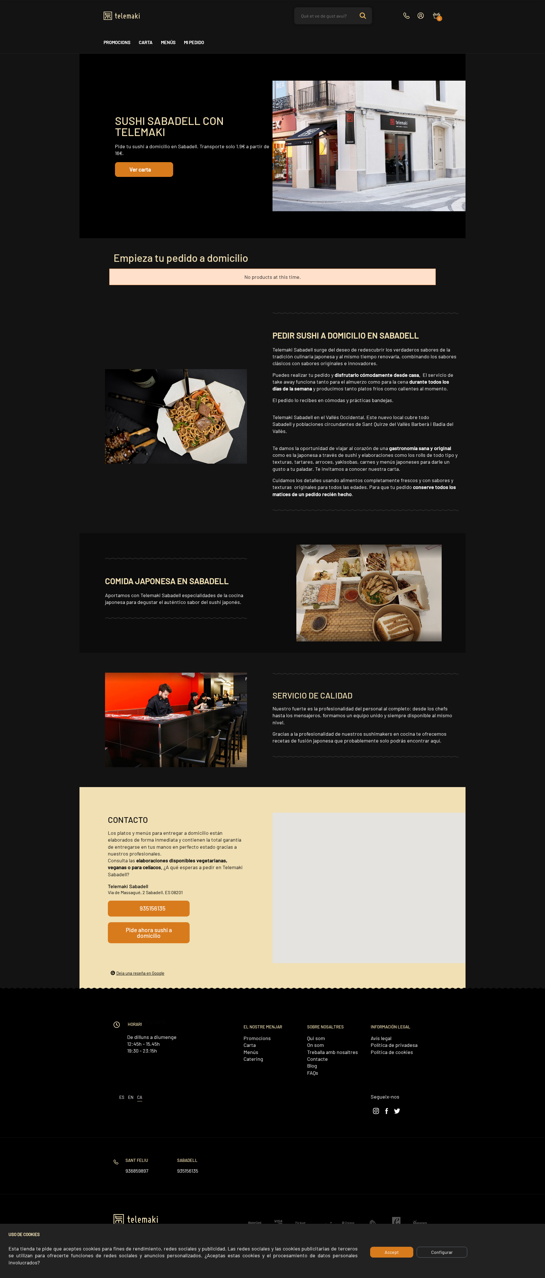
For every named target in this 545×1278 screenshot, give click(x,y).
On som (315, 1045)
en (130, 1097)
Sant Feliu (136, 1160)
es (121, 1097)
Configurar (442, 1252)
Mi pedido (194, 42)
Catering (253, 1059)
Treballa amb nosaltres (332, 1052)
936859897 (136, 1171)
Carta (145, 42)
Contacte (317, 1059)
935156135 (187, 1171)
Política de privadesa (394, 1045)
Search (363, 15)
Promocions (117, 42)
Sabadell (187, 1160)
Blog (312, 1065)
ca (139, 1097)
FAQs (312, 1073)
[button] (144, 169)
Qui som (316, 1038)
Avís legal (381, 1038)
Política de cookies (392, 1052)
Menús (168, 42)
